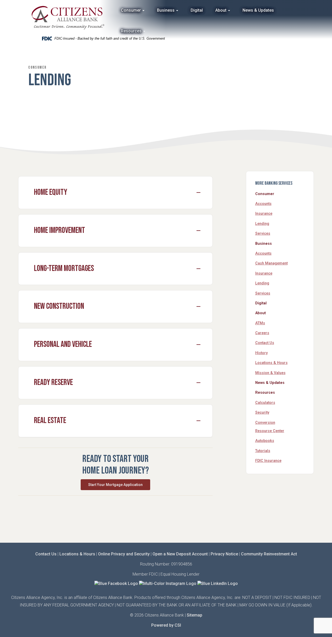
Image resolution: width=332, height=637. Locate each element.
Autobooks (264, 441)
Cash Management (271, 263)
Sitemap (194, 615)
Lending (262, 223)
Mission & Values (270, 373)
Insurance (263, 213)
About (221, 10)
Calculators (265, 402)
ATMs (260, 323)
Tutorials (262, 451)
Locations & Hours (271, 363)
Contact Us (264, 343)
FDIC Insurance (268, 461)
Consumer (131, 10)
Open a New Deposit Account (180, 554)
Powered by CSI (166, 625)
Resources (132, 30)
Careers (262, 333)
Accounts (263, 204)
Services (262, 233)
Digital (197, 10)
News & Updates (258, 10)
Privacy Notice (224, 554)
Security (262, 412)
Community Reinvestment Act (269, 554)
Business (166, 10)
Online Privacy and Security (124, 554)
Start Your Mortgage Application (115, 485)
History (261, 353)
